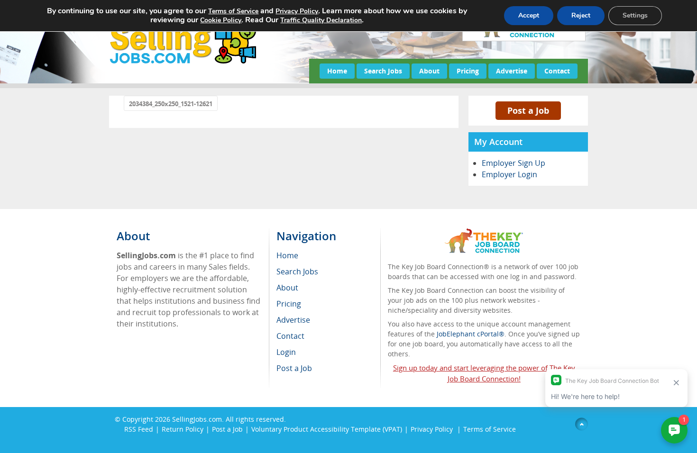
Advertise (511, 70)
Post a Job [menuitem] (294, 368)
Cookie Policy (220, 20)
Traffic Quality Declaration (321, 20)
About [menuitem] (287, 287)
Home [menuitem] (287, 255)
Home (337, 70)
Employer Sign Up (513, 163)
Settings (635, 15)
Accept (528, 15)
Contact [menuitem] (290, 336)
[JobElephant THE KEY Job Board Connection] (483, 232)
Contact (557, 70)
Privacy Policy (433, 429)
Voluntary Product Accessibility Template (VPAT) (326, 429)
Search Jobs (383, 70)
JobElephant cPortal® (470, 333)
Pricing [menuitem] (288, 304)
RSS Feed (138, 429)
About (429, 70)
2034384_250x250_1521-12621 (170, 104)
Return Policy (182, 429)
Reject (580, 15)
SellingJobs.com (197, 419)
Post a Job (528, 110)
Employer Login (509, 174)
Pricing (468, 70)
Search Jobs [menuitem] (297, 271)
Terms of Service (489, 429)
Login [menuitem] (286, 352)
